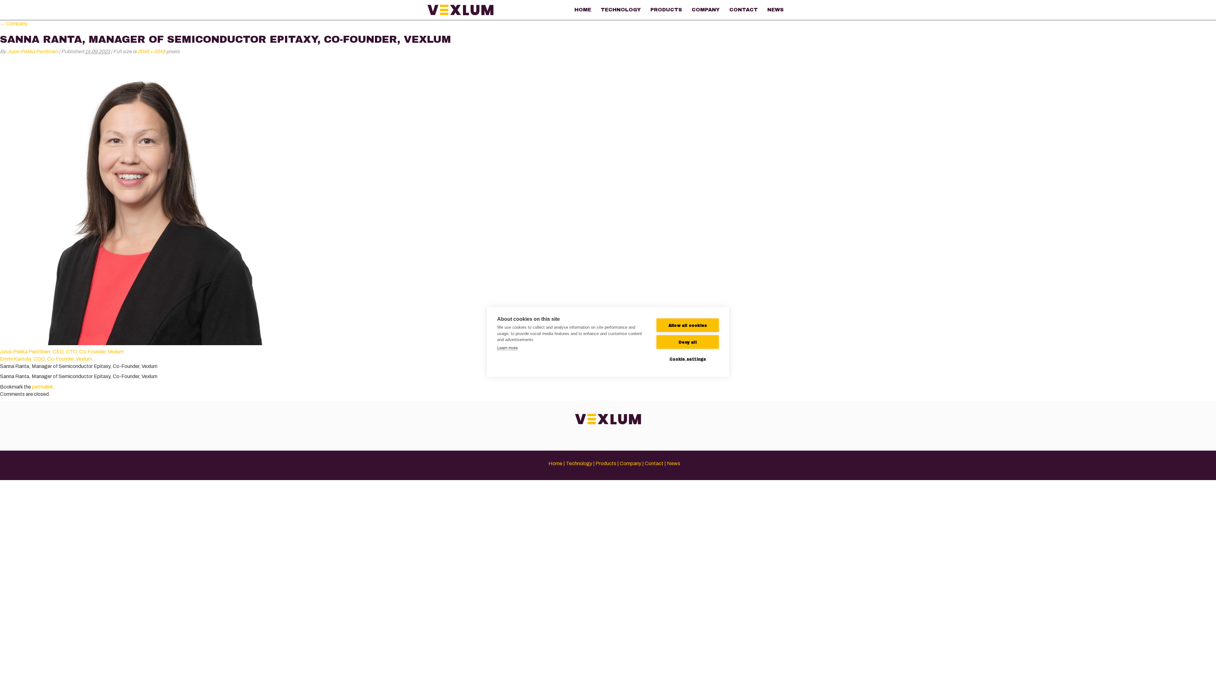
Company (706, 9)
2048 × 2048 (151, 51)
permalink (42, 387)
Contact (743, 9)
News (775, 9)
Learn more (507, 347)
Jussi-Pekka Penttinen (32, 51)
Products (666, 9)
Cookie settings (687, 359)
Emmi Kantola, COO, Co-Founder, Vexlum (46, 359)
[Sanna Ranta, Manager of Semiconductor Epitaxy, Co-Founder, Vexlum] (142, 202)
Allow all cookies (687, 325)
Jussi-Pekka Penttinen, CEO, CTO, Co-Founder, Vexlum (62, 351)
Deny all (688, 342)
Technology (621, 9)
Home (582, 9)
